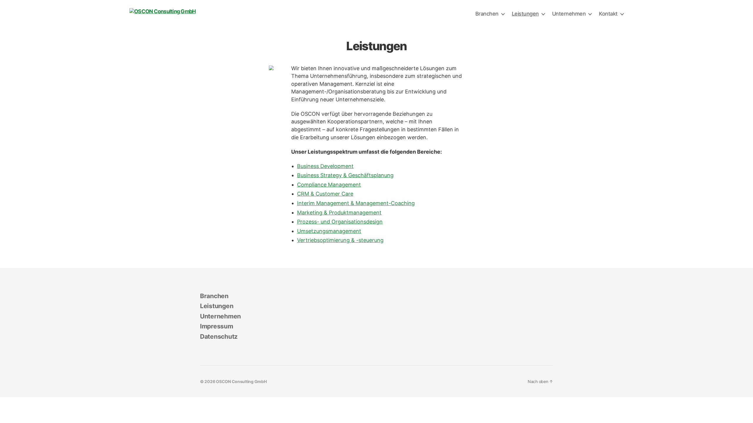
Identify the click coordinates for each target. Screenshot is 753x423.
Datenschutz (219, 336)
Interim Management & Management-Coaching (356, 203)
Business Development (325, 166)
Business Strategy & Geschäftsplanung (345, 175)
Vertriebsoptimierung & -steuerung (340, 240)
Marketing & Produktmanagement (339, 212)
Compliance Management (329, 185)
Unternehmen (569, 14)
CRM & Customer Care (325, 194)
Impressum (216, 326)
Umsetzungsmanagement (329, 231)
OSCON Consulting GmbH (241, 381)
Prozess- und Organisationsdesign (340, 222)
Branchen (487, 14)
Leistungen (525, 14)
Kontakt (608, 14)
